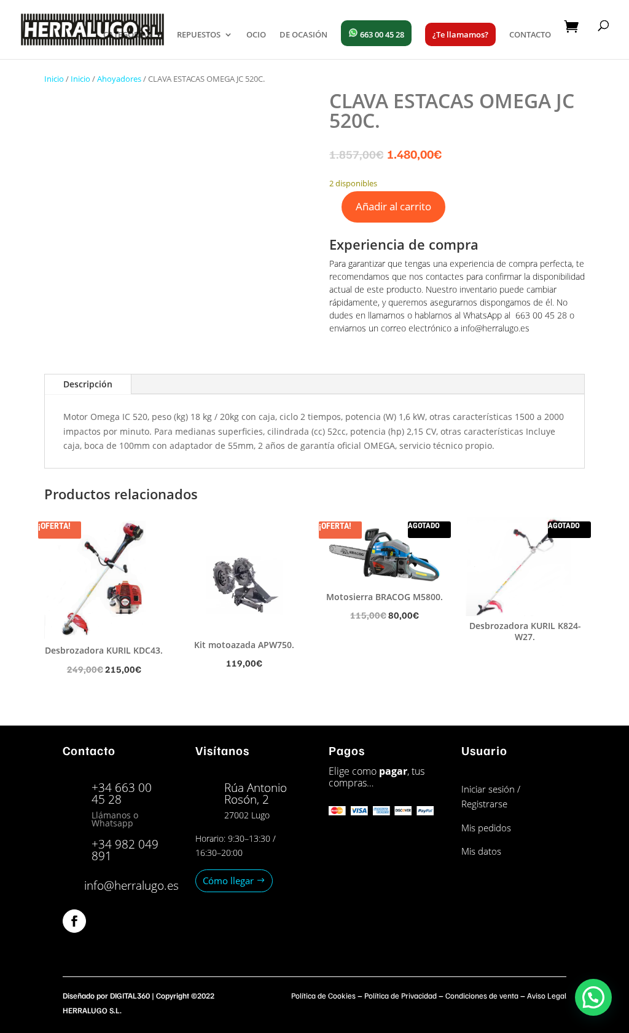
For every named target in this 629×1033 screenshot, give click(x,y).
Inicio (54, 78)
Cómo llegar (228, 880)
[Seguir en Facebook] (74, 921)
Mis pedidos (486, 827)
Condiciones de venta (481, 995)
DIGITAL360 (130, 995)
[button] (593, 997)
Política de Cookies (323, 995)
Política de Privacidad (400, 995)
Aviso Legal (546, 995)
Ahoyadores (119, 78)
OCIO (256, 35)
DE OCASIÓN (303, 35)
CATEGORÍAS (127, 35)
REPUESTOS (199, 35)
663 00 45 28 (381, 34)
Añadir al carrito (393, 206)
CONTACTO (530, 35)
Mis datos (481, 851)
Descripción (87, 384)
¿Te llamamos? (460, 34)
